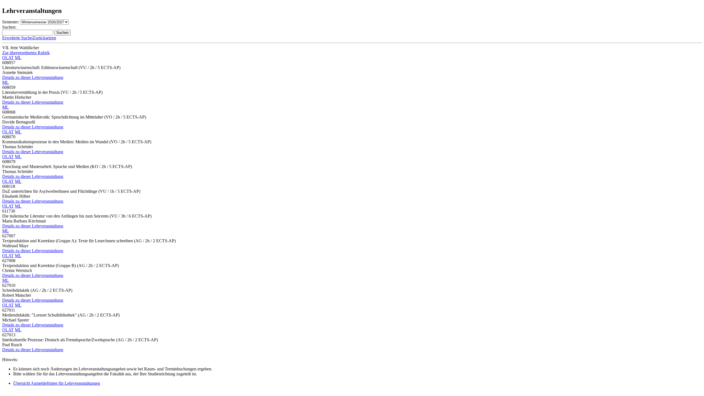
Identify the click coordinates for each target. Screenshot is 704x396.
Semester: (10, 22)
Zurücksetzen (44, 37)
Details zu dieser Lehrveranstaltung (32, 77)
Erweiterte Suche (17, 37)
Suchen (62, 33)
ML (18, 57)
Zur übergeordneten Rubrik (26, 52)
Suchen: (9, 27)
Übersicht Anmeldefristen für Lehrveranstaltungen (56, 383)
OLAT (8, 57)
